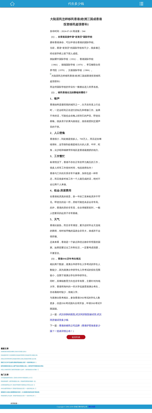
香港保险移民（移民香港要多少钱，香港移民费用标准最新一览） (19, 381)
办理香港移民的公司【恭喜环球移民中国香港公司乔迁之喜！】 (18, 385)
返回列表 (76, 337)
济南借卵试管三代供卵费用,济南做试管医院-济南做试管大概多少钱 (19, 355)
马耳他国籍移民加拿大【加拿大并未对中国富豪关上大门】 (17, 377)
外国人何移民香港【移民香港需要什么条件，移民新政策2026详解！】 (20, 369)
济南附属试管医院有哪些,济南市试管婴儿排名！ (14, 351)
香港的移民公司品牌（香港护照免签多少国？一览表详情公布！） (19, 395)
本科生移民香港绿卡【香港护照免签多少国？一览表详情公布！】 (19, 388)
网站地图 (92, 407)
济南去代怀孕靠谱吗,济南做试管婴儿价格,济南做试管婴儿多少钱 (18, 358)
